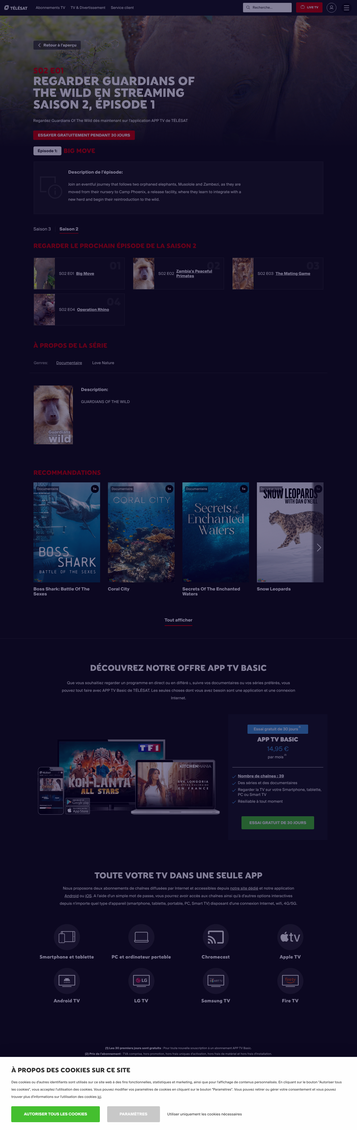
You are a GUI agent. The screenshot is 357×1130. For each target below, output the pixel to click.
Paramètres (133, 1113)
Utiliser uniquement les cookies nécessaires (204, 1114)
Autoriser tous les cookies (55, 1113)
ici (99, 1097)
